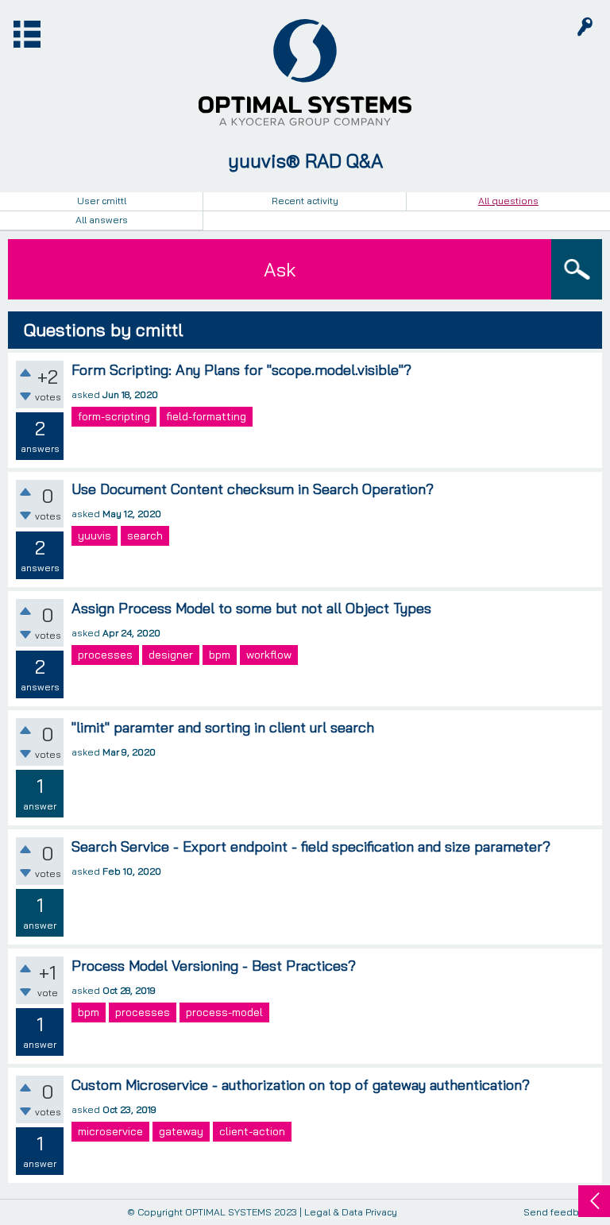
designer (171, 654)
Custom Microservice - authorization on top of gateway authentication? (300, 1085)
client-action (252, 1131)
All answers (101, 220)
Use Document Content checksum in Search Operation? (252, 489)
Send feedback (558, 1213)
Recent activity (305, 201)
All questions (508, 201)
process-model (224, 1012)
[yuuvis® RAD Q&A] (305, 72)
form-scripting (114, 416)
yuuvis (94, 535)
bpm (219, 654)
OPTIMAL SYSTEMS (228, 1212)
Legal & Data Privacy (350, 1212)
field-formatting (206, 416)
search (145, 535)
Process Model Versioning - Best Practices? (213, 965)
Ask (279, 269)
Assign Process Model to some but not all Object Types (251, 608)
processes (105, 654)
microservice (110, 1131)
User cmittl (101, 201)
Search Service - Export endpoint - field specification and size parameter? (310, 846)
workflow (268, 654)
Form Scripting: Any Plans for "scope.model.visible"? (241, 370)
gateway (181, 1131)
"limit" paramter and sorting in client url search (222, 727)
